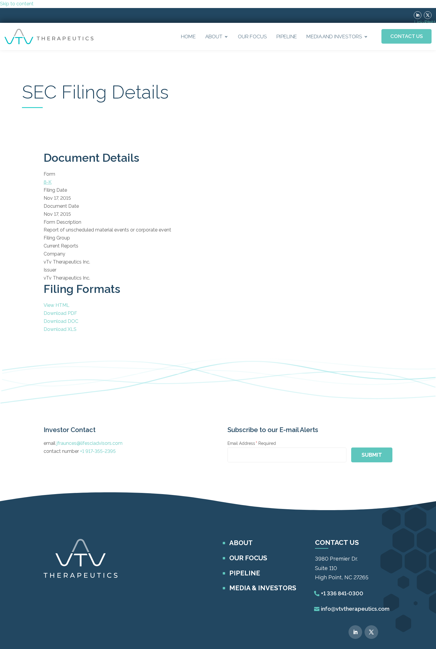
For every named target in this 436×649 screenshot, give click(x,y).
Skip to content (17, 4)
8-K (48, 182)
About (213, 36)
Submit (372, 455)
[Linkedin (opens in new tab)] (417, 15)
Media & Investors (262, 588)
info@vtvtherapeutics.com (355, 609)
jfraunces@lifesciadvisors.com (89, 443)
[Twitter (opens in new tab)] (428, 15)
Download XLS (60, 329)
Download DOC (61, 321)
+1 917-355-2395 (98, 451)
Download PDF (60, 313)
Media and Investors (334, 36)
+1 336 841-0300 (342, 593)
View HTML (56, 305)
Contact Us (406, 36)
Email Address (251, 443)
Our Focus (252, 36)
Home (188, 36)
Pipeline (286, 36)
